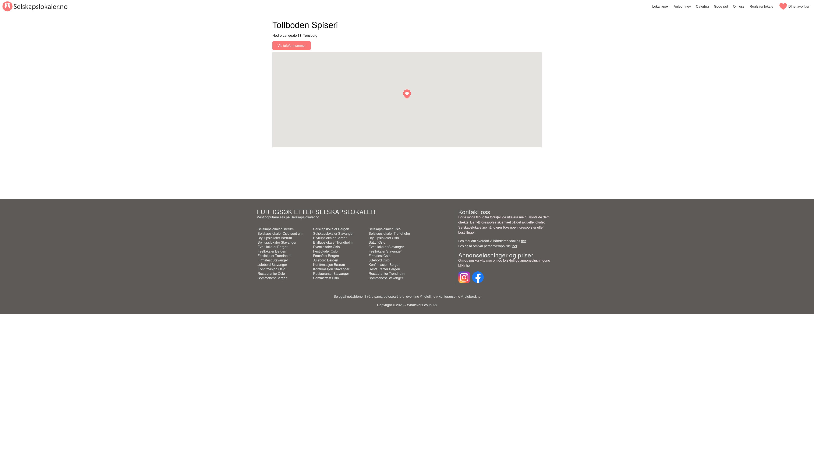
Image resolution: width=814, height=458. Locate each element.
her (523, 240)
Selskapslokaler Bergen (331, 228)
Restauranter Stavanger (331, 273)
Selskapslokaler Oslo (385, 228)
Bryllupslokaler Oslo (384, 237)
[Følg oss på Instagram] (464, 281)
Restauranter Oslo (271, 273)
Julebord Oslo (379, 260)
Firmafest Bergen (326, 255)
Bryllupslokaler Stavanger (277, 242)
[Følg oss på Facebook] (478, 281)
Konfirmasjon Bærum (329, 264)
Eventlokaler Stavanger (386, 246)
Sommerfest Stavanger (386, 277)
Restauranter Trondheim (387, 273)
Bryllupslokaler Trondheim (333, 242)
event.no (412, 296)
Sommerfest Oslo (326, 277)
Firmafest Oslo (379, 255)
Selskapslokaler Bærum (276, 228)
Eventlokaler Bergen (273, 246)
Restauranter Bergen (384, 269)
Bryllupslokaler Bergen (330, 237)
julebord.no (472, 296)
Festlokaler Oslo (325, 251)
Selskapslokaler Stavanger (333, 233)
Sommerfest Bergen (272, 277)
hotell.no (428, 296)
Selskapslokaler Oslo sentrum (280, 233)
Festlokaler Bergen (272, 251)
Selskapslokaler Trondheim (389, 233)
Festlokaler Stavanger (385, 251)
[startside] (35, 6)
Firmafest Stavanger (273, 260)
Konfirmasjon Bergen (384, 264)
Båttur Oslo (377, 242)
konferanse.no (449, 296)
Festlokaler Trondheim (274, 255)
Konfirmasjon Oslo (271, 269)
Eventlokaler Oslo (326, 246)
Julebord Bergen (325, 260)
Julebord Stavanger (272, 264)
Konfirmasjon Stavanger (331, 269)
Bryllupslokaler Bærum (275, 237)
